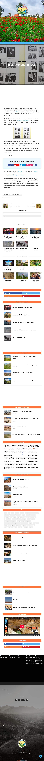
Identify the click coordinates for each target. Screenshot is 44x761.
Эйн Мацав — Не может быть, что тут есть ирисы (22, 372)
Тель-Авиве (16, 112)
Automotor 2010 (35, 248)
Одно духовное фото (22, 280)
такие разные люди (8, 527)
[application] (22, 626)
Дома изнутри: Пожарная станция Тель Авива (8, 236)
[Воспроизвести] (5, 635)
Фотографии (6, 194)
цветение (20, 527)
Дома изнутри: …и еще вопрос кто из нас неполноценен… (24, 607)
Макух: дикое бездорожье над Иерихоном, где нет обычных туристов (26, 434)
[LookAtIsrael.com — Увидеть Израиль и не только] (22, 10)
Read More (22, 696)
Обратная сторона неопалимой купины (20, 486)
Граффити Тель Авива (8, 280)
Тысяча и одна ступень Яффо (18, 537)
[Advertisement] (22, 33)
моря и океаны (7, 521)
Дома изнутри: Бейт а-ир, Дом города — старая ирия (8, 249)
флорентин (14, 527)
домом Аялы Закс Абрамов (23, 120)
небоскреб (13, 521)
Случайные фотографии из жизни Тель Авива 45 (8, 268)
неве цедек (19, 521)
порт (30, 523)
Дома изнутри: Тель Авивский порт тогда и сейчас (35, 236)
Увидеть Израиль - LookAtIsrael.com (25, 750)
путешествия (22, 525)
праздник (6, 525)
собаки (33, 525)
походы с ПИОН (36, 523)
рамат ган (27, 525)
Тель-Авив (24, 61)
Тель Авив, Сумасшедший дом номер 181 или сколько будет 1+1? (25, 545)
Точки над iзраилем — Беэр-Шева (19, 560)
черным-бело (25, 527)
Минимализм (15, 599)
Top (22, 758)
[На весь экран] (38, 635)
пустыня (16, 525)
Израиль (19, 61)
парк (20, 523)
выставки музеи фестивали (16, 194)
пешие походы (25, 523)
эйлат (31, 527)
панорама (15, 523)
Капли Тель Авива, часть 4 (22, 268)
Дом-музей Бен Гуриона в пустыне (17, 175)
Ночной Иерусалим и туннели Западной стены (22, 553)
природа (11, 525)
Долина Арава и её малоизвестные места (21, 479)
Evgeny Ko (20, 67)
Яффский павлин (35, 268)
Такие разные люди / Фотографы (35, 281)
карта (35, 171)
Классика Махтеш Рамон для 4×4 (19, 426)
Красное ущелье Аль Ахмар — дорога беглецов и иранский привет (25, 365)
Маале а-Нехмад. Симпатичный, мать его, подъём (22, 411)
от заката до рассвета (8, 523)
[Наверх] (40, 756)
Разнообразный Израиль (17, 494)
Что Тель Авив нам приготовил (22, 248)
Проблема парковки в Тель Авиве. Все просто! (22, 592)
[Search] (41, 43)
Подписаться (7, 468)
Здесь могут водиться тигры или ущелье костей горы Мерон (24, 380)
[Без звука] (36, 635)
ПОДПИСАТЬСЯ (22, 661)
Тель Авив (19, 171)
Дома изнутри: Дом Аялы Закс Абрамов (14, 206)
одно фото (28, 521)
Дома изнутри (5, 729)
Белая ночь (4, 731)
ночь (24, 521)
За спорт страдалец (31, 206)
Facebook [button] (5, 213)
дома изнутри (6, 196)
